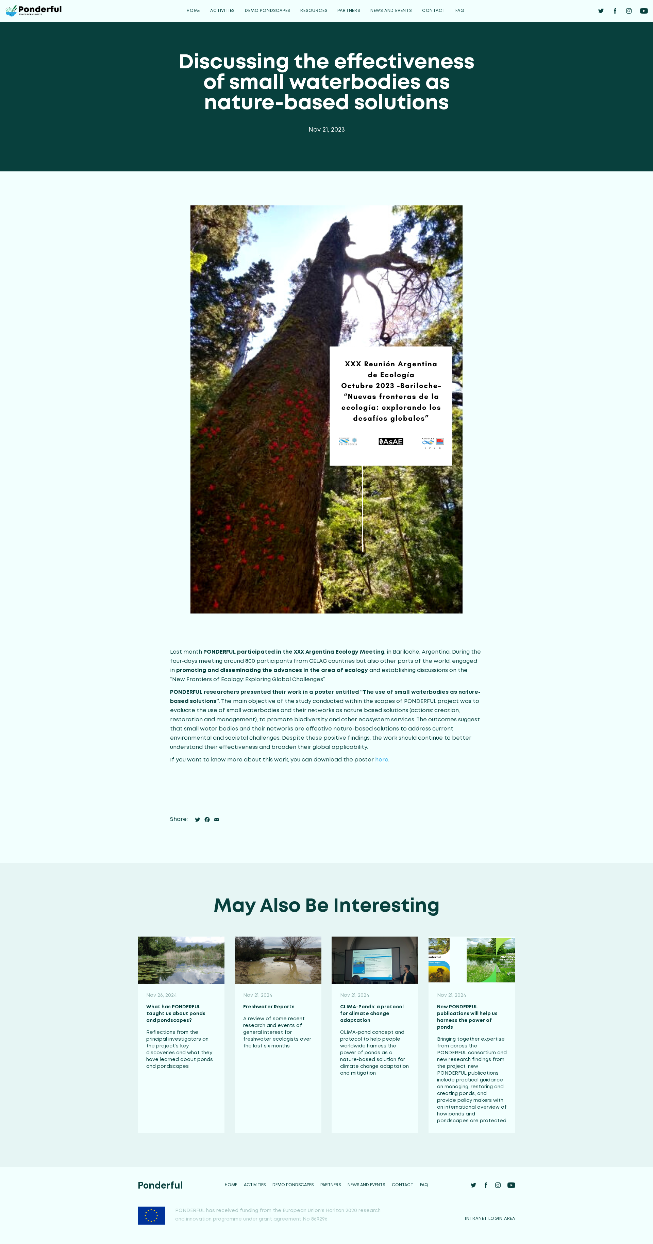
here (381, 759)
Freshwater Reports (269, 1007)
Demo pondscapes (267, 11)
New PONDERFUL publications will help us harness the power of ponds (467, 1017)
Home (193, 11)
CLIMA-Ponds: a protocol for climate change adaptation (372, 1014)
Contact (434, 11)
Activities (222, 11)
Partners (348, 11)
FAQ (459, 11)
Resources (313, 11)
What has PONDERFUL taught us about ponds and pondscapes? (175, 1014)
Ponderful (160, 1185)
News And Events (391, 11)
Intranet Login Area (490, 1219)
